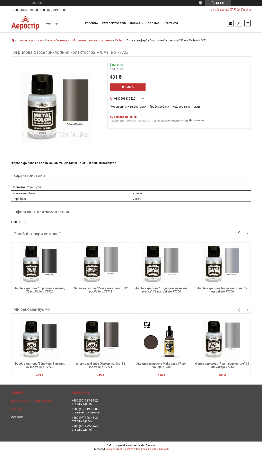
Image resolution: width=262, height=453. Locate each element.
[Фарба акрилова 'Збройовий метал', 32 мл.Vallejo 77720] (39, 264)
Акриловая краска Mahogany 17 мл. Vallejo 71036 (161, 365)
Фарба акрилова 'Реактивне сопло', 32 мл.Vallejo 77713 (100, 290)
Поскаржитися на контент (120, 449)
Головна (91, 23)
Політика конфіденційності (153, 449)
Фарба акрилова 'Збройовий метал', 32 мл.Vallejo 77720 (39, 290)
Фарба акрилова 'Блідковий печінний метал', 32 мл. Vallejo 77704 (161, 290)
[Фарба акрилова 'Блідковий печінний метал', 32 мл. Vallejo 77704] (161, 264)
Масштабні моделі (57, 40)
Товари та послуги (29, 40)
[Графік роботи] (230, 23)
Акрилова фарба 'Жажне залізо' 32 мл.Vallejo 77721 (100, 365)
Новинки (136, 23)
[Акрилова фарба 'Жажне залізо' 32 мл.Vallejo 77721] (100, 339)
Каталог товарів (114, 23)
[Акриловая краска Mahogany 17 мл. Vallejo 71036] (161, 339)
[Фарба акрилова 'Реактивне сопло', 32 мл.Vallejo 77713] (100, 264)
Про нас (154, 23)
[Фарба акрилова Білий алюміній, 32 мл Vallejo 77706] (222, 264)
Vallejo (119, 40)
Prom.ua (150, 445)
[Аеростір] (26, 23)
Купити (129, 87)
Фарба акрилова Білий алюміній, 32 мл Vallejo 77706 (222, 290)
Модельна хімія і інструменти (92, 40)
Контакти (171, 23)
